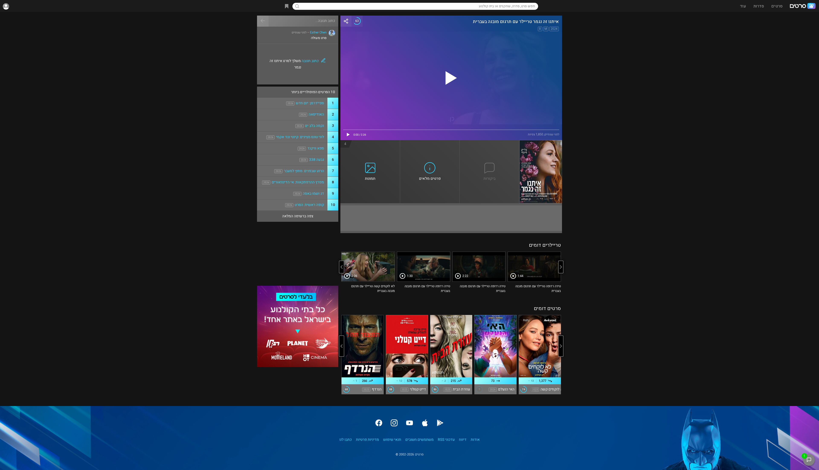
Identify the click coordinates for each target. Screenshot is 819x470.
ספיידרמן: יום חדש (310, 103)
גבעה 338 (316, 159)
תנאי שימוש (392, 439)
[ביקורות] (489, 142)
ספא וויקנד (315, 148)
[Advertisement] (451, 218)
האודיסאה (316, 114)
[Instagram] (394, 423)
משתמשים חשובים (419, 439)
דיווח (462, 439)
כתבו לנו (345, 439)
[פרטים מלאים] (430, 142)
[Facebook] (379, 423)
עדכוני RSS (446, 439)
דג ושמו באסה (313, 193)
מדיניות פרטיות (367, 439)
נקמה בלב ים (314, 125)
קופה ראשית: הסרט (309, 204)
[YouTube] (409, 423)
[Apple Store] (425, 423)
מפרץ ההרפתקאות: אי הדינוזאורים (298, 182)
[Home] (802, 6)
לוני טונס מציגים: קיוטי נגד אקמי (300, 137)
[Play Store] (440, 423)
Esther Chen (318, 32)
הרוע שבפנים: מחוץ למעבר (304, 171)
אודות (475, 439)
